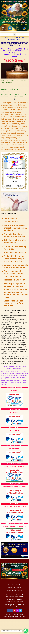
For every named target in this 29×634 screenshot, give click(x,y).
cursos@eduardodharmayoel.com (14, 601)
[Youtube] (14, 610)
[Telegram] (20, 610)
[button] (14, 34)
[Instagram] (17, 610)
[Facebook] (8, 610)
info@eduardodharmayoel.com (14, 596)
